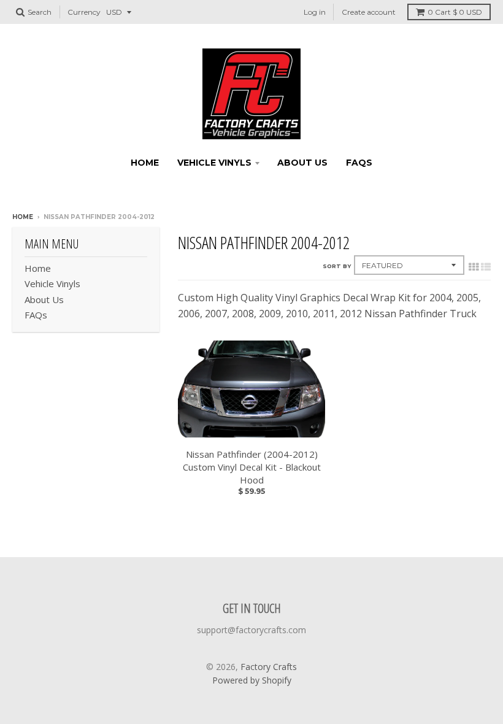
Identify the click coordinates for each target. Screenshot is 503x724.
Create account (369, 12)
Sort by (337, 266)
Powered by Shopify (251, 680)
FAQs (359, 162)
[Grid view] (473, 267)
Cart (455, 12)
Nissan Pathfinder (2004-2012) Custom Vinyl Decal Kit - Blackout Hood (252, 467)
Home (145, 162)
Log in (315, 12)
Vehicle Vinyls (214, 162)
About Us (302, 162)
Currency (84, 12)
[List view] (486, 267)
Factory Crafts (268, 666)
